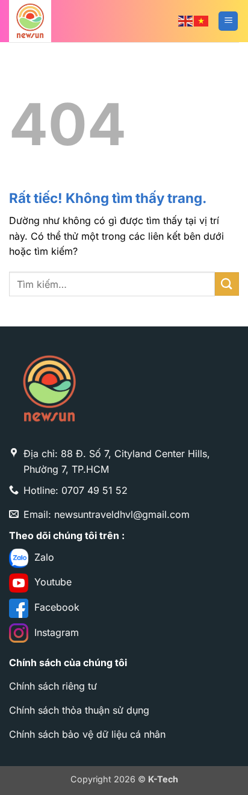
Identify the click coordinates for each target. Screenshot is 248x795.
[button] (228, 21)
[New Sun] (69, 21)
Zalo (41, 557)
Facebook (53, 607)
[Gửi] (227, 284)
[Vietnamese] (201, 20)
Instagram (53, 632)
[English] (186, 20)
